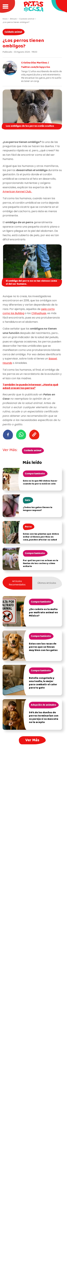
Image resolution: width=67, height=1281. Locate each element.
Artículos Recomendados (17, 583)
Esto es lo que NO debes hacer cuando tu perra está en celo (40, 482)
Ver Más (32, 740)
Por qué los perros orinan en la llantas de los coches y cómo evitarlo (40, 563)
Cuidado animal (13, 32)
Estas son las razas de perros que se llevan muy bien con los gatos (43, 647)
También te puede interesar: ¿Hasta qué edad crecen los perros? (30, 386)
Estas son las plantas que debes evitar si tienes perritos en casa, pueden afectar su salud (41, 537)
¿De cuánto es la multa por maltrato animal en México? (43, 612)
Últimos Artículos (46, 583)
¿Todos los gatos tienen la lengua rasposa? (37, 509)
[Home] (33, 6)
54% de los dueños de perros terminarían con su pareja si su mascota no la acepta (43, 717)
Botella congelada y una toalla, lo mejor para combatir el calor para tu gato (43, 683)
